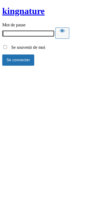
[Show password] (62, 33)
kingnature (23, 11)
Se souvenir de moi (26, 47)
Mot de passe (14, 24)
